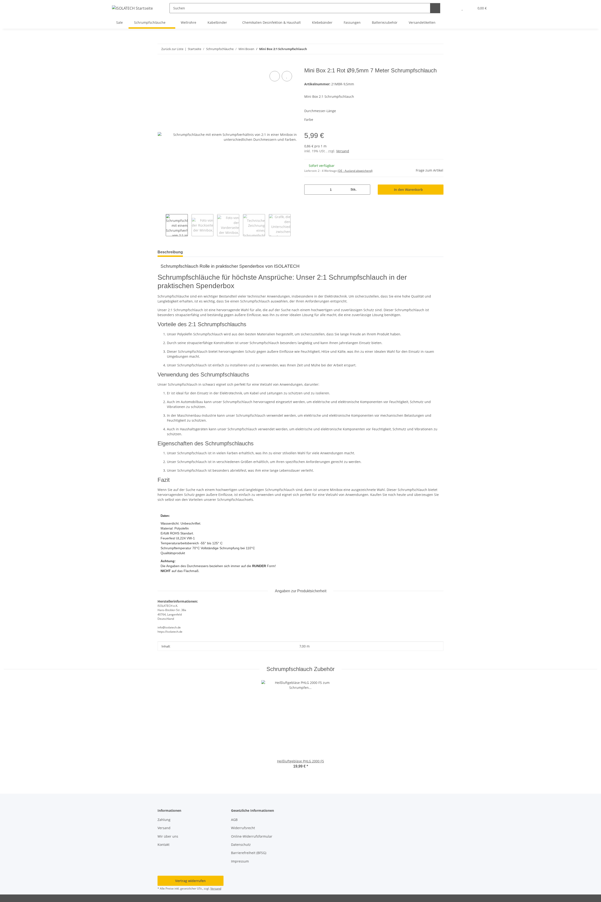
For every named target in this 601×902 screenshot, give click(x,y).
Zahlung (164, 819)
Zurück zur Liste (172, 49)
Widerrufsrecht (243, 828)
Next (295, 225)
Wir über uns (168, 836)
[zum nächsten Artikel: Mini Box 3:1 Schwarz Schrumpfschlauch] (438, 49)
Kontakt (164, 844)
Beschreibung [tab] (170, 252)
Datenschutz (241, 844)
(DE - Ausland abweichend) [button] (355, 171)
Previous (162, 225)
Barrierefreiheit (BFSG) (248, 853)
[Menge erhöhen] (365, 189)
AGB (234, 819)
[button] (453, 8)
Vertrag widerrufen (190, 880)
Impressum (240, 861)
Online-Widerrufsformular (251, 836)
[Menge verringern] (309, 189)
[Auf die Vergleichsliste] (275, 76)
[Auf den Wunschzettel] (287, 76)
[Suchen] (435, 8)
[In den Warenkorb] (161, 64)
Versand (342, 151)
